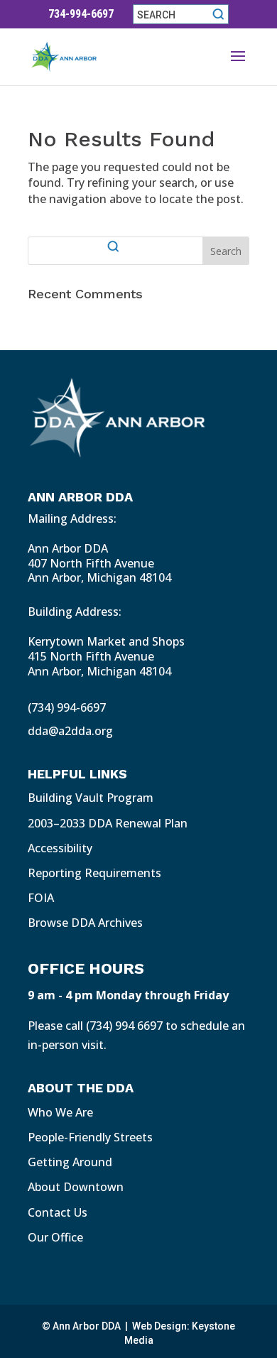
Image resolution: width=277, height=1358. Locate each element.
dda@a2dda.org (70, 731)
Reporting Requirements (94, 873)
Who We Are (60, 1112)
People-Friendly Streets (90, 1137)
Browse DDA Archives (85, 922)
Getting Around (70, 1162)
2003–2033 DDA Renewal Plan (108, 823)
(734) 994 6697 (124, 1025)
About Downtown (76, 1187)
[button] (238, 65)
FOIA (41, 898)
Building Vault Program (90, 797)
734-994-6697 (81, 14)
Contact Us (57, 1212)
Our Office (55, 1237)
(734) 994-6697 (67, 707)
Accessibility (60, 848)
